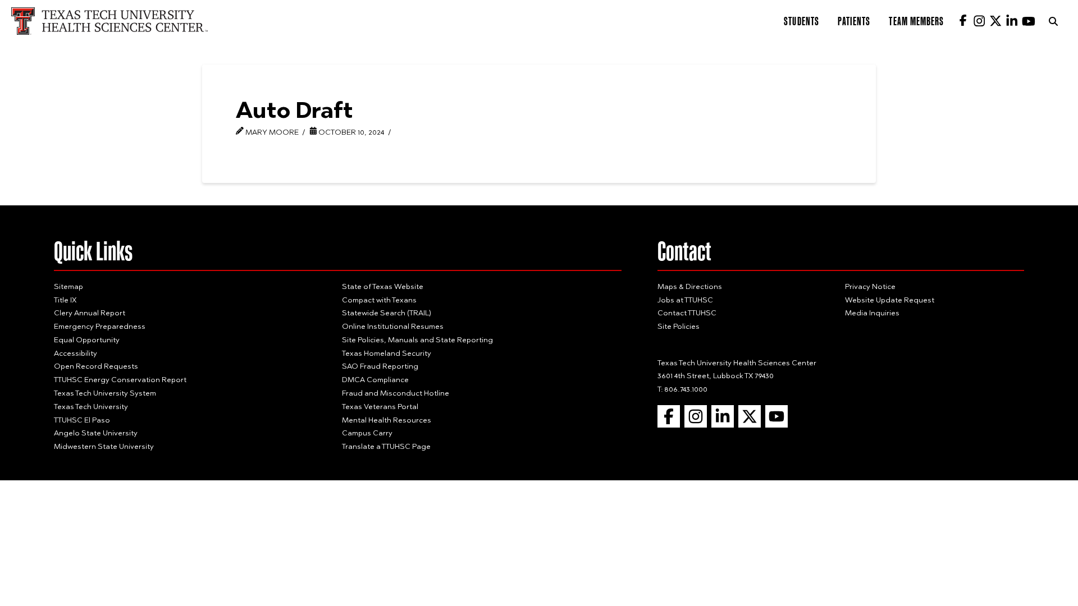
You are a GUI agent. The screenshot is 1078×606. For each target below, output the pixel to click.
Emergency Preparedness (99, 326)
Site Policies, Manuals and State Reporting (417, 339)
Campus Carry (367, 432)
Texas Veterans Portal (380, 406)
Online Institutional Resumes (393, 326)
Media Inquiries (872, 312)
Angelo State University (96, 432)
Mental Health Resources (386, 419)
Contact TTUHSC (686, 312)
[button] (1053, 21)
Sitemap (68, 286)
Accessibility (75, 352)
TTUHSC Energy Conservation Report (120, 379)
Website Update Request (889, 299)
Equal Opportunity (87, 339)
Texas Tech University (91, 406)
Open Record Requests (96, 365)
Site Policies (678, 326)
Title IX (65, 299)
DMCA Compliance (375, 379)
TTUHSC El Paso (82, 419)
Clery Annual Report (89, 312)
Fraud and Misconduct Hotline (395, 392)
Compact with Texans (379, 299)
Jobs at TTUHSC (685, 299)
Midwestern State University (104, 446)
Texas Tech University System (105, 392)
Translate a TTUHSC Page (386, 446)
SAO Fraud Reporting (380, 365)
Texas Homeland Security (386, 352)
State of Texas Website (382, 286)
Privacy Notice (870, 286)
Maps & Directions (689, 286)
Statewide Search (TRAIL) (386, 312)
